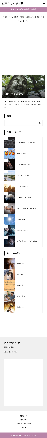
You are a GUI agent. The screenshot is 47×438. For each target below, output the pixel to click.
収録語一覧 (23, 416)
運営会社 (23, 427)
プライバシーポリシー (23, 423)
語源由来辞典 (9, 347)
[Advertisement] (23, 47)
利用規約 (23, 420)
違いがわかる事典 (10, 352)
